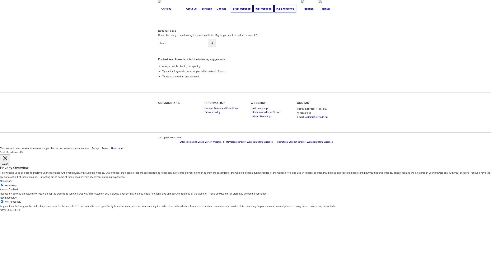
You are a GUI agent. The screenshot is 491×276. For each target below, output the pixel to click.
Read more (117, 148)
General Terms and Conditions (221, 108)
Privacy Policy (212, 112)
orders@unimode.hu (316, 117)
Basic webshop (259, 108)
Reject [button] (105, 148)
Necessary (11, 185)
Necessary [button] (6, 181)
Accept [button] (96, 148)
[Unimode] (164, 8)
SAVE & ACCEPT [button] (10, 210)
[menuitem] (191, 8)
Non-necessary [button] (8, 197)
